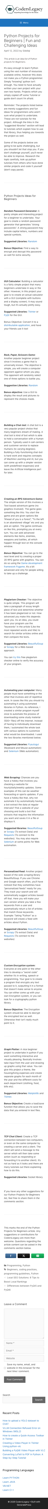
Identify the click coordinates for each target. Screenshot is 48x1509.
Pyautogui (33, 744)
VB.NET (7, 1486)
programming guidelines (17, 1273)
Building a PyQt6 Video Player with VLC (24, 1450)
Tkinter (32, 311)
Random (32, 241)
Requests (9, 835)
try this (17, 657)
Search (6, 1395)
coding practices (28, 1269)
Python (26, 1265)
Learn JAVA (9, 1482)
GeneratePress (24, 1505)
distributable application (17, 325)
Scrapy (10, 647)
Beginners (12, 1269)
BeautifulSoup (35, 643)
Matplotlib (33, 1093)
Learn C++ (8, 1490)
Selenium (14, 751)
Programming (14, 1265)
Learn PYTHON (11, 1477)
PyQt (6, 315)
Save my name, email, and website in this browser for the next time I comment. (23, 1368)
